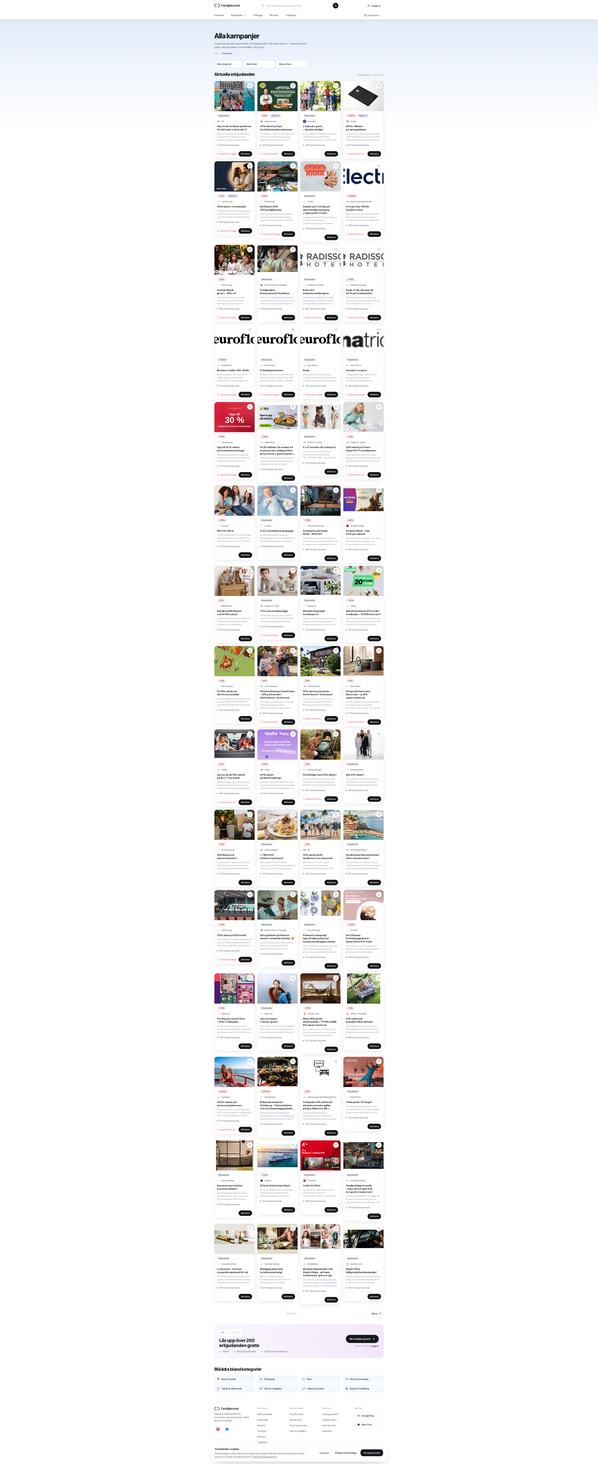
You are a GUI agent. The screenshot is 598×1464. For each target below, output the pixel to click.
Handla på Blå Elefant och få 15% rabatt (229, 612)
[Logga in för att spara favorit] (250, 86)
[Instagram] (218, 1429)
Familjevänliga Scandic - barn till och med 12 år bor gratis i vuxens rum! (359, 1188)
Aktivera (245, 154)
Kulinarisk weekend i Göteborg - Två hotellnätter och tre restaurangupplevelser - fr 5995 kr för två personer (277, 1105)
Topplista (290, 15)
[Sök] (335, 5)
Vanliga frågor (329, 1419)
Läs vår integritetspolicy (265, 1456)
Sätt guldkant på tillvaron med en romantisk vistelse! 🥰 (277, 937)
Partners (274, 15)
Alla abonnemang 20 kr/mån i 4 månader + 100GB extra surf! (363, 612)
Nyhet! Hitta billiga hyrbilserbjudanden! (361, 1270)
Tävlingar (258, 15)
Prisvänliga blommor (272, 370)
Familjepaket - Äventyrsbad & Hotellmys (275, 291)
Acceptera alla (372, 1452)
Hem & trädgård (298, 1431)
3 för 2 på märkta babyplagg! (277, 530)
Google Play (367, 1415)
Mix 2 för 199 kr (225, 530)
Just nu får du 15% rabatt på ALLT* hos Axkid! (231, 776)
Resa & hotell (296, 1414)
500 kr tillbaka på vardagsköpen (356, 128)
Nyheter (261, 1425)
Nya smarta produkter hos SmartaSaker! (229, 1187)
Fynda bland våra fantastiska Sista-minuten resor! (362, 856)
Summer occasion (356, 370)
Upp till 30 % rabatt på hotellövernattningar (230, 449)
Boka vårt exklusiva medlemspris (316, 291)
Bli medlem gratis (360, 1338)
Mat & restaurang (298, 1425)
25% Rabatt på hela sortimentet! (227, 856)
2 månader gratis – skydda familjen (313, 128)
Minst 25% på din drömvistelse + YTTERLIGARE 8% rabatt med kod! (320, 1021)
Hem (216, 53)
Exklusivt (219, 15)
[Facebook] (227, 1429)
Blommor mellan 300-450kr (233, 370)
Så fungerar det (330, 1414)
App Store (366, 1424)
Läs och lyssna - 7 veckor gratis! (269, 1020)
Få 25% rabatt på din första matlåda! (228, 693)
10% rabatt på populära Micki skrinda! (359, 1020)
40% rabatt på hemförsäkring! (270, 776)
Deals (306, 370)
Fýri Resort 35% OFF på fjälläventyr (271, 208)
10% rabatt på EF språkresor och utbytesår (317, 856)
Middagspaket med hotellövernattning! (271, 1270)
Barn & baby (296, 1419)
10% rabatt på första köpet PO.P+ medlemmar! (361, 449)
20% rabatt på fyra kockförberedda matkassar (276, 128)
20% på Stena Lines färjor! (275, 1185)
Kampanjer (237, 15)
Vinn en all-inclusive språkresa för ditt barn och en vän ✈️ (234, 128)
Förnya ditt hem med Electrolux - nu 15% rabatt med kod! (358, 694)
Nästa (375, 1313)
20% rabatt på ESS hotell (231, 935)
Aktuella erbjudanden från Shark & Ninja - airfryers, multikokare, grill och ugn (318, 1272)
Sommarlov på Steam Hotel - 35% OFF (315, 532)
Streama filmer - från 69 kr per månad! (358, 532)
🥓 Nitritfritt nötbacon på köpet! (272, 856)
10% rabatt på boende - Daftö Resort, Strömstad (317, 693)
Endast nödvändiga (346, 1452)
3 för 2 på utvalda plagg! (274, 610)
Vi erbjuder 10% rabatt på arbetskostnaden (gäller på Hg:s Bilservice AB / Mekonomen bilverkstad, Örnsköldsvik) (317, 1105)
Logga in (375, 5)
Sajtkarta (327, 1431)
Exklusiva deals (264, 1414)
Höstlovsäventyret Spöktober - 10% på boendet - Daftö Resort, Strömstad (277, 694)
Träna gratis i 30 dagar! (359, 1101)
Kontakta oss (329, 1425)
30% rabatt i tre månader (231, 206)
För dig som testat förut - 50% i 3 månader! (231, 1020)
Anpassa (324, 1452)
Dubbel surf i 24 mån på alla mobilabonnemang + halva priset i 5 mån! (316, 209)
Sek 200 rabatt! (355, 774)
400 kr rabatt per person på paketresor (229, 1103)
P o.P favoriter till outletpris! (319, 447)
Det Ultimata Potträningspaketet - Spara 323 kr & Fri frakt (359, 938)
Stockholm (373, 15)
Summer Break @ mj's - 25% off (226, 291)
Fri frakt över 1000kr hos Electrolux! (357, 208)
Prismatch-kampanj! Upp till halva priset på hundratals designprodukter (319, 938)
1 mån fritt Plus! (311, 1185)
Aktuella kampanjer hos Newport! (314, 612)
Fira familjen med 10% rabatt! (320, 774)
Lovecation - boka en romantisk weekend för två (232, 1270)
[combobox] (298, 5)
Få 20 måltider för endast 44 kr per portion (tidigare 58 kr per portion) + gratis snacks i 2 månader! (277, 450)
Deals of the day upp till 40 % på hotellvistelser (359, 291)
